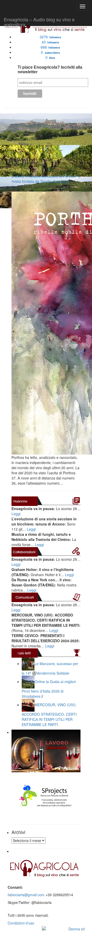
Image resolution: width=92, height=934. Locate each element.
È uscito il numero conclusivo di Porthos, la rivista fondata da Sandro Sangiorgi (46, 179)
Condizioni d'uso (21, 923)
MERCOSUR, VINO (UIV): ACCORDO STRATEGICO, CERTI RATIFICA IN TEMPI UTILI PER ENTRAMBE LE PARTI (49, 714)
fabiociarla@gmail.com (26, 894)
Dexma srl (76, 928)
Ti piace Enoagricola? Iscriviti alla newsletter (50, 69)
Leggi (16, 513)
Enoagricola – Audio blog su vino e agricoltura (39, 21)
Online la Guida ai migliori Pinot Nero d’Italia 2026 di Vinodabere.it (49, 689)
